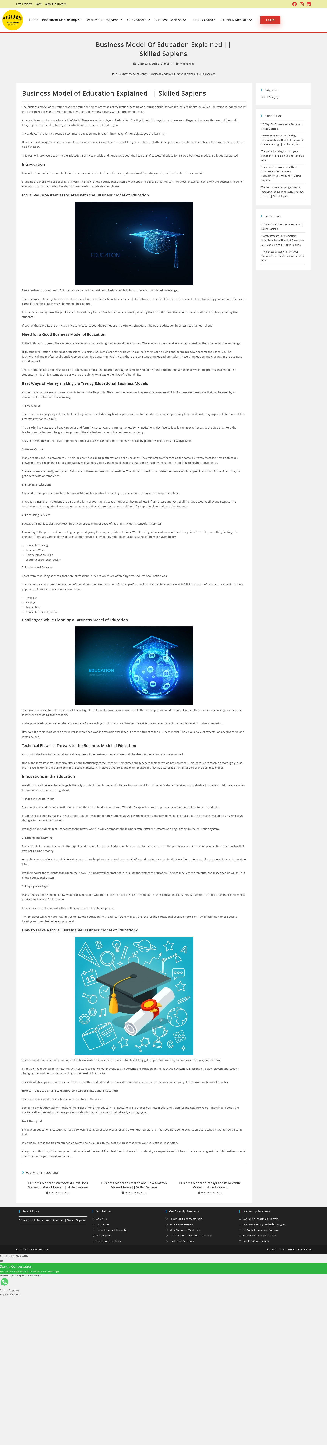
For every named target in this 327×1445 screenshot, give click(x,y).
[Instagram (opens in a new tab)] (301, 4)
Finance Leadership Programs (259, 1235)
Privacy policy (104, 1235)
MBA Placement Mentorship (185, 1230)
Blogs (38, 4)
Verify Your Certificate (299, 1249)
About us (101, 1219)
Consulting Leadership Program (260, 1219)
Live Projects (24, 4)
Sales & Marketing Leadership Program (264, 1224)
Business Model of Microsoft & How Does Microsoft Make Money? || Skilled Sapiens (58, 1185)
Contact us (102, 1224)
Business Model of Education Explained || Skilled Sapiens (183, 74)
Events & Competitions (256, 1241)
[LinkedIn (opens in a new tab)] (308, 4)
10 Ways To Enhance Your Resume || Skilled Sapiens (52, 1220)
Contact (271, 1249)
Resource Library (55, 4)
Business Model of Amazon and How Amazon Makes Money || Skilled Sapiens (134, 1185)
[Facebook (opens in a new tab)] (294, 4)
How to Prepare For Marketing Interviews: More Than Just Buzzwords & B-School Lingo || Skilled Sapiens (282, 140)
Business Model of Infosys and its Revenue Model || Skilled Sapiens (210, 1185)
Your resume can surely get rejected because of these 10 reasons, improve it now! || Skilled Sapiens (282, 191)
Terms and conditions (108, 1241)
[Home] (113, 74)
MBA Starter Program (182, 1224)
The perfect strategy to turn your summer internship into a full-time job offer (282, 156)
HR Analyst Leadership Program (261, 1230)
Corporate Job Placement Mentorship (191, 1235)
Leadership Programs (182, 1241)
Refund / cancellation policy (112, 1230)
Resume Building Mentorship (186, 1219)
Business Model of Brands (153, 63)
